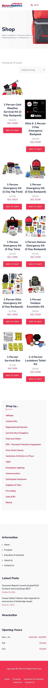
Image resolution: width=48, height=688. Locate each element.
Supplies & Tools (14, 485)
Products (8, 550)
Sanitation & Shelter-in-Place (20, 456)
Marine (9, 502)
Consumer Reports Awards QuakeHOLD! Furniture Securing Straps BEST (20, 587)
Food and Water (13, 438)
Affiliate (9, 415)
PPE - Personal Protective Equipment (23, 444)
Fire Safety (11, 491)
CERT (8, 462)
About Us (8, 560)
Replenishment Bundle (16, 427)
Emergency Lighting (15, 467)
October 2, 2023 (8, 605)
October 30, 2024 (8, 592)
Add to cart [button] (12, 130)
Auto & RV (10, 496)
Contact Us (9, 565)
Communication (13, 473)
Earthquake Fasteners (16, 479)
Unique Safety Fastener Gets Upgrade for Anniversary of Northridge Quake (21, 600)
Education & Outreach (14, 555)
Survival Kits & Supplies (17, 433)
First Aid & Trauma (14, 450)
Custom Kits (11, 421)
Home (7, 544)
